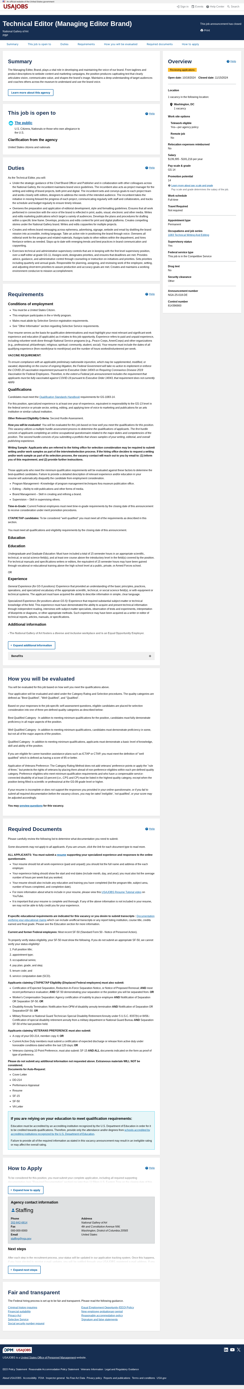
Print (207, 30)
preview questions (31, 805)
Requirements (86, 44)
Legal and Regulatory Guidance (122, 1369)
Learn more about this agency (30, 92)
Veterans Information (92, 1369)
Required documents (160, 44)
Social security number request (26, 1323)
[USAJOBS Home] (17, 7)
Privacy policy (94, 1378)
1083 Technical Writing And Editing (188, 235)
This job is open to (39, 44)
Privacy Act (14, 1315)
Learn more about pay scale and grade (192, 185)
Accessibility (30, 1378)
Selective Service (18, 1319)
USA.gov (161, 1378)
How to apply (190, 44)
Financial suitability (19, 1311)
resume (61, 854)
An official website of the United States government (30, 2)
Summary (12, 44)
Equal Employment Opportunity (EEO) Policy (107, 1307)
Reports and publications (117, 1378)
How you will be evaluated (120, 44)
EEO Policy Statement (15, 1369)
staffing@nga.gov (21, 1238)
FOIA (41, 1378)
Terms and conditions (143, 1378)
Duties (64, 44)
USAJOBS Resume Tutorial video (121, 892)
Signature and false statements (99, 1319)
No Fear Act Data (75, 1378)
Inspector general (55, 1378)
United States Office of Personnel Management (48, 1357)
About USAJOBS (12, 1378)
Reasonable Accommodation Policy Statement (54, 1369)
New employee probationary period (102, 1311)
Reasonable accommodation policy (102, 1315)
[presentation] (202, 106)
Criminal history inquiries (22, 1307)
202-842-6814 (19, 1222)
